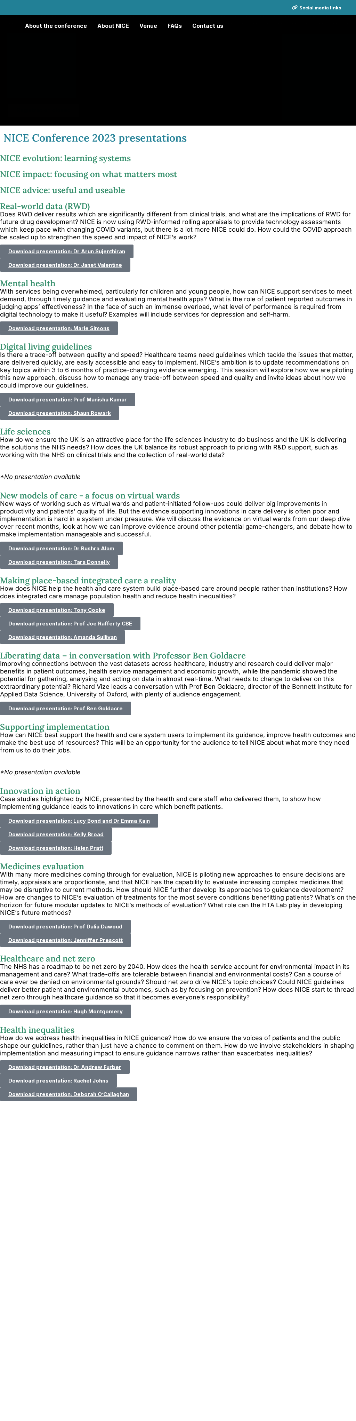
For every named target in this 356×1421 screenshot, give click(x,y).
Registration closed (44, 109)
